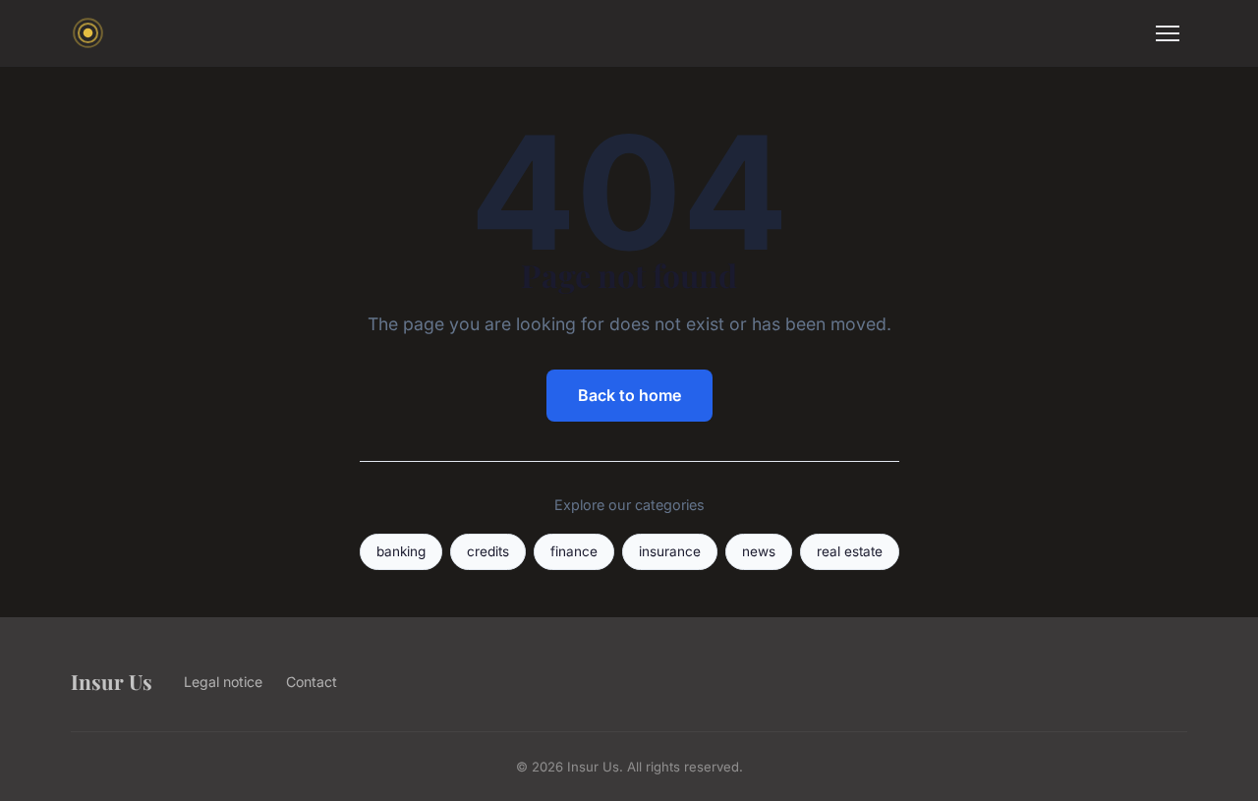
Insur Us (111, 681)
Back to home (629, 395)
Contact (311, 681)
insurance (670, 551)
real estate (850, 551)
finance (574, 551)
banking (401, 551)
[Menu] (1167, 33)
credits (488, 551)
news (758, 551)
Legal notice (223, 681)
